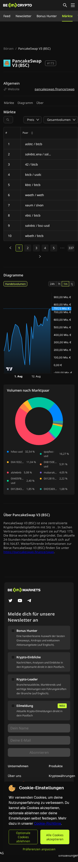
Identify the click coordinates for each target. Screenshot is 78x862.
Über (40, 103)
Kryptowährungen (62, 776)
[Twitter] (10, 601)
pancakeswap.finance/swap (55, 89)
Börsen (8, 48)
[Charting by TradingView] (9, 369)
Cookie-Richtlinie (47, 823)
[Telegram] (29, 601)
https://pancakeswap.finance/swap (28, 552)
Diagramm (25, 103)
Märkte (67, 16)
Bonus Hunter (47, 16)
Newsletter (23, 16)
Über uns (14, 776)
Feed (6, 16)
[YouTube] (20, 601)
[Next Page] (39, 256)
